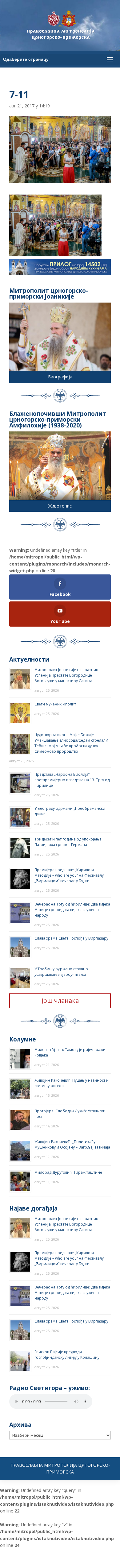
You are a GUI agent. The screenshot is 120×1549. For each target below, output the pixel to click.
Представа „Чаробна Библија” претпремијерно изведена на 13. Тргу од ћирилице (72, 780)
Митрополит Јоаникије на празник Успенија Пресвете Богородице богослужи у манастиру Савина (66, 675)
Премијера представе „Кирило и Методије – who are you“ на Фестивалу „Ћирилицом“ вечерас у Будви (69, 875)
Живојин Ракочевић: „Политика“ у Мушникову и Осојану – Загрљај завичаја (72, 1144)
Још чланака (60, 1000)
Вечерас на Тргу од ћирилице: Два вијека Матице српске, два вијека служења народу (72, 910)
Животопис (60, 506)
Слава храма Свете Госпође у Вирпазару (71, 938)
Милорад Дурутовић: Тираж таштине (68, 1172)
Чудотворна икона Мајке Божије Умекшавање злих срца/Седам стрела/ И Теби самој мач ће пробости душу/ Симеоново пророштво (71, 743)
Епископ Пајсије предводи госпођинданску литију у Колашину (66, 1354)
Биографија (60, 377)
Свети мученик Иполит (55, 704)
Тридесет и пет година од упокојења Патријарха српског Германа (68, 841)
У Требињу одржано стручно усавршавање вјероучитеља (61, 971)
